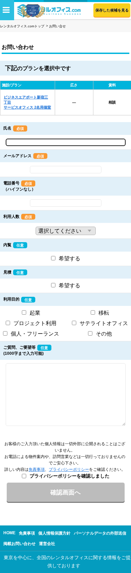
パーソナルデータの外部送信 (100, 533)
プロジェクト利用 (34, 323)
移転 (103, 313)
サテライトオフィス (104, 323)
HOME (9, 533)
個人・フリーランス (35, 334)
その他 (104, 334)
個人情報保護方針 (54, 533)
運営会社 (47, 543)
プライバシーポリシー (69, 469)
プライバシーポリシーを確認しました (70, 476)
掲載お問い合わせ (19, 543)
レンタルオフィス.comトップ (22, 26)
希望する (69, 258)
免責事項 (37, 469)
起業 (35, 313)
